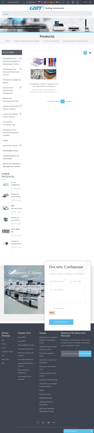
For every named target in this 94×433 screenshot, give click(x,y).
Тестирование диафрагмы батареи (12, 81)
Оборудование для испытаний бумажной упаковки (10, 133)
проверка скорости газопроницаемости (75, 41)
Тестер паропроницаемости (25, 349)
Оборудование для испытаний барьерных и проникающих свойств (11, 61)
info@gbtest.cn (31, 2)
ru (42, 2)
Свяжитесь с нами (7, 352)
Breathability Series (10, 150)
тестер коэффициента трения (26, 345)
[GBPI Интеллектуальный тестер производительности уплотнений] (6, 208)
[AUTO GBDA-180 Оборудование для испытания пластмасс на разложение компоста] (6, 231)
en (48, 2)
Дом (8, 41)
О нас (3, 348)
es (54, 2)
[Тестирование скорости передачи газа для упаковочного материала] (43, 68)
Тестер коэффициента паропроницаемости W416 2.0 (16, 183)
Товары (4, 344)
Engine (5, 140)
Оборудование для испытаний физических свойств (11, 72)
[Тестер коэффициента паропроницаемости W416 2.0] (6, 184)
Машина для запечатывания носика (11, 99)
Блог (3, 356)
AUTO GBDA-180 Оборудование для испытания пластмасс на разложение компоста (16, 230)
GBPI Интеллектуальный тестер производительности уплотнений (16, 207)
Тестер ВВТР (21, 337)
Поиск (85, 2)
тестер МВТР (21, 341)
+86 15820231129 (13, 2)
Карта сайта (5, 359)
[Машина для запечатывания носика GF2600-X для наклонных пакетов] (6, 196)
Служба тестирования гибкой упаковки (27, 41)
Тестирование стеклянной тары (9, 123)
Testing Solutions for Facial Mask (11, 157)
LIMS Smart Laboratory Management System (11, 165)
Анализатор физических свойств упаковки (11, 107)
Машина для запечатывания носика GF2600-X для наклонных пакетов (16, 195)
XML (3, 363)
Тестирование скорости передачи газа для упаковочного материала (43, 85)
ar (59, 2)
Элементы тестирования (51, 41)
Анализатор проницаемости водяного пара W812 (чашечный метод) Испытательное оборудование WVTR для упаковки (16, 242)
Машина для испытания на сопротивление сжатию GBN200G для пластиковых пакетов (16, 219)
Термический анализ (10, 145)
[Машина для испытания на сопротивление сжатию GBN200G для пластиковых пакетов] (6, 219)
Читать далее (16, 188)
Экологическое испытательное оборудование (8, 90)
